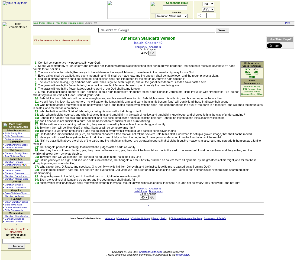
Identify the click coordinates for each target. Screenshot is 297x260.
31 (36, 183)
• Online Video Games (15, 207)
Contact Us (123, 218)
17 (36, 124)
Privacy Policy (159, 218)
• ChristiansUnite (15, 164)
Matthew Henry (252, 86)
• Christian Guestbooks (15, 216)
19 (36, 131)
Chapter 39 (141, 47)
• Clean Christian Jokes (15, 202)
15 (36, 118)
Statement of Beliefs (215, 218)
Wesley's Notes (252, 91)
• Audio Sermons (12, 139)
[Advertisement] (16, 93)
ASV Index (61, 23)
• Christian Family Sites (15, 153)
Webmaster (182, 254)
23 (36, 147)
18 (36, 127)
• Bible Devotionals (13, 136)
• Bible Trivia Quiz (12, 204)
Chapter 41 (155, 47)
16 (36, 121)
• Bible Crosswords (13, 210)
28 (36, 170)
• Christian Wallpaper (14, 196)
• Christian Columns (13, 173)
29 (36, 176)
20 (36, 134)
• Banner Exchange (13, 219)
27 (36, 166)
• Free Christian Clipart (15, 193)
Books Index (156, 191)
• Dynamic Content (13, 221)
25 (36, 157)
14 (36, 114)
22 (36, 140)
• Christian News (12, 170)
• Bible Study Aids (12, 133)
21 (36, 137)
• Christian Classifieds (14, 187)
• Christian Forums (13, 147)
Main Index (39, 23)
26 (36, 160)
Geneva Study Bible (252, 94)
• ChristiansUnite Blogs (15, 144)
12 (36, 105)
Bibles (50, 23)
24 (36, 150)
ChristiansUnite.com (150, 251)
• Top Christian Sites (14, 156)
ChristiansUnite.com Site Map (186, 218)
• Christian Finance (13, 162)
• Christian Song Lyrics (15, 176)
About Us (110, 218)
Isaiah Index (76, 23)
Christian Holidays (140, 218)
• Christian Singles (13, 184)
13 (36, 111)
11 (36, 101)
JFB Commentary (252, 89)
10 (36, 98)
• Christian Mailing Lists (15, 179)
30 (36, 179)
